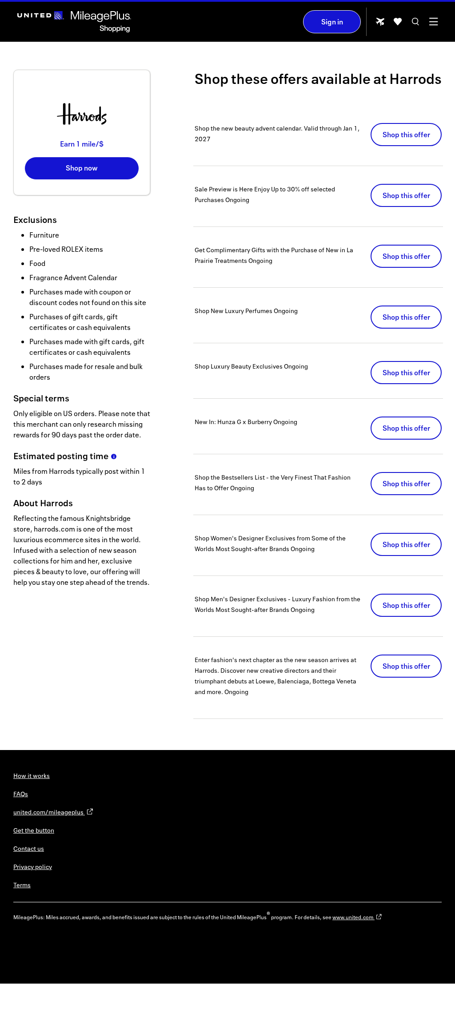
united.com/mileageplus (49, 812)
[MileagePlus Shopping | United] (74, 21)
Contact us (28, 848)
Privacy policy (32, 866)
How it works (31, 775)
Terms (22, 885)
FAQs (20, 794)
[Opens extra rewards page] (380, 24)
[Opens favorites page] (398, 24)
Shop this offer (406, 134)
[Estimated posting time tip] (113, 456)
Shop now (82, 168)
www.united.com (353, 917)
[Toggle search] (415, 24)
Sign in (332, 22)
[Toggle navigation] (433, 24)
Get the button (33, 830)
